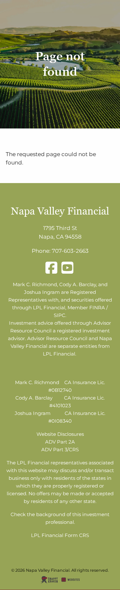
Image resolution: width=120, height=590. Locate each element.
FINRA (97, 307)
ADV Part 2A (60, 442)
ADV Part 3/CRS (60, 449)
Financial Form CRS (65, 535)
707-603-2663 (70, 251)
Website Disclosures (60, 434)
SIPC (59, 315)
